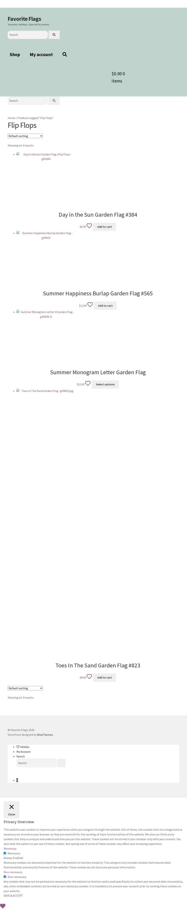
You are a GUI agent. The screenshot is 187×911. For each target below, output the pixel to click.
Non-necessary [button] (13, 872)
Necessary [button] (10, 848)
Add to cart (104, 226)
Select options (105, 384)
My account (41, 54)
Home (11, 118)
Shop (14, 54)
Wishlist (24, 746)
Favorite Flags (24, 18)
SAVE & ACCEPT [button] (13, 895)
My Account (23, 751)
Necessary (14, 853)
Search (20, 756)
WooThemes (45, 734)
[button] (46, 181)
